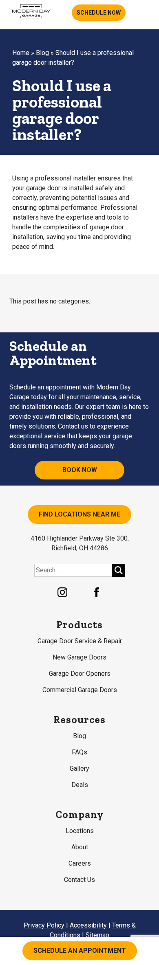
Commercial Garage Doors (79, 690)
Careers (79, 863)
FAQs (79, 752)
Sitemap (97, 935)
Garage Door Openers (79, 673)
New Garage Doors (79, 657)
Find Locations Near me (79, 514)
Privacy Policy (44, 925)
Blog (42, 53)
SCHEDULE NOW (99, 12)
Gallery (79, 768)
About (79, 847)
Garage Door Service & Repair (80, 641)
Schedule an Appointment (79, 950)
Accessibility (88, 925)
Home (20, 53)
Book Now (79, 470)
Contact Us (79, 880)
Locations (80, 831)
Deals (79, 785)
